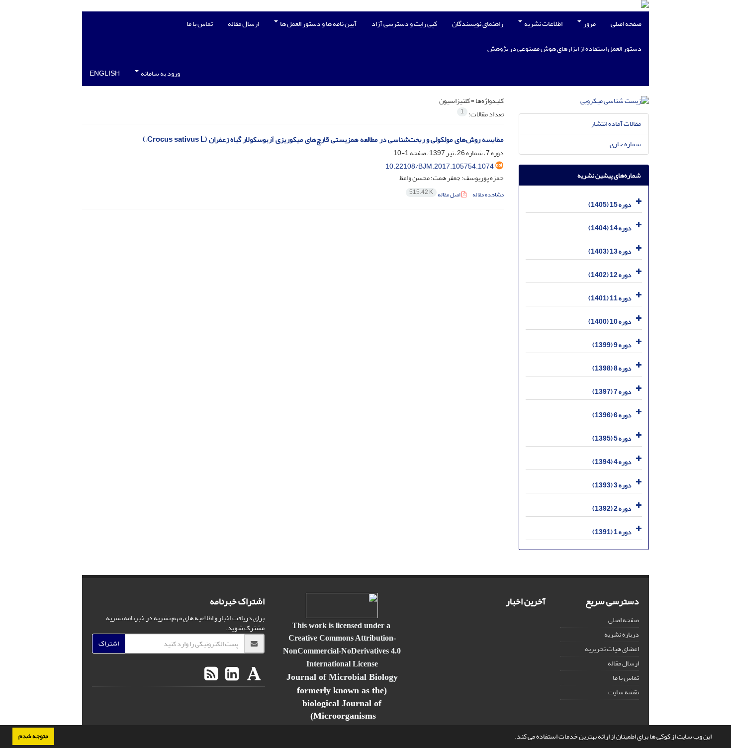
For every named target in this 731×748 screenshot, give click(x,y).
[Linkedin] (230, 674)
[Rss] (211, 674)
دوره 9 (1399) (612, 345)
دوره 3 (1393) (612, 485)
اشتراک (108, 643)
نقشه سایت (623, 692)
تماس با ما (199, 23)
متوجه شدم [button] (33, 736)
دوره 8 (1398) (612, 368)
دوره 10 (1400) (610, 321)
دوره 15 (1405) (610, 204)
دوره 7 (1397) (612, 391)
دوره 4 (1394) (612, 461)
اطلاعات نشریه (542, 23)
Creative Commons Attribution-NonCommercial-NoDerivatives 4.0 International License (342, 650)
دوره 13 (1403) (610, 251)
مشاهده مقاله (488, 194)
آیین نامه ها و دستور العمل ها (318, 23)
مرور (589, 23)
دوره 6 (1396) (612, 415)
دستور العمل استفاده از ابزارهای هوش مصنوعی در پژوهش (564, 48)
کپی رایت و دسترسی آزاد (404, 23)
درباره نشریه (621, 634)
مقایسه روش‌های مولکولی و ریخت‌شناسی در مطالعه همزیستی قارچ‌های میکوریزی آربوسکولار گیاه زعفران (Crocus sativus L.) (323, 139)
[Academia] (253, 674)
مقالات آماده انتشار (616, 123)
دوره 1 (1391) (612, 532)
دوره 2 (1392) (612, 508)
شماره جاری (625, 144)
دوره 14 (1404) (610, 228)
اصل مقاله (435, 194)
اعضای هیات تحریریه (612, 648)
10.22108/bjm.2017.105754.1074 (439, 166)
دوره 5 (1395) (612, 438)
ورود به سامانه (160, 73)
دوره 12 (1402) (610, 274)
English (105, 73)
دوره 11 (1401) (610, 298)
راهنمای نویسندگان (477, 23)
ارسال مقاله (243, 23)
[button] (512, 737)
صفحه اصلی (626, 23)
